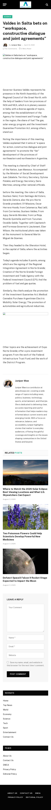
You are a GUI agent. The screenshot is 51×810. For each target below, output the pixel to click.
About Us (7, 756)
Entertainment (9, 732)
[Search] (46, 4)
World (5, 710)
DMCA (6, 765)
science (7, 17)
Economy (7, 714)
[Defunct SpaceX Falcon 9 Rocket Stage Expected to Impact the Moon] (25, 561)
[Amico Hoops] (25, 4)
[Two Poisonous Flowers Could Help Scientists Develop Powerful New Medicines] (25, 517)
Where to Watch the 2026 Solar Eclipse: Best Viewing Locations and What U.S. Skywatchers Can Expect (25, 492)
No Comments (11, 49)
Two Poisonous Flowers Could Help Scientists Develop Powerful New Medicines (22, 536)
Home (5, 701)
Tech (5, 723)
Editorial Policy (10, 774)
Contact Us (8, 737)
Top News (7, 705)
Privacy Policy (9, 769)
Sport (5, 728)
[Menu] (5, 4)
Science (6, 719)
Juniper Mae (16, 45)
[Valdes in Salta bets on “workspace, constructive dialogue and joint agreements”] (25, 68)
